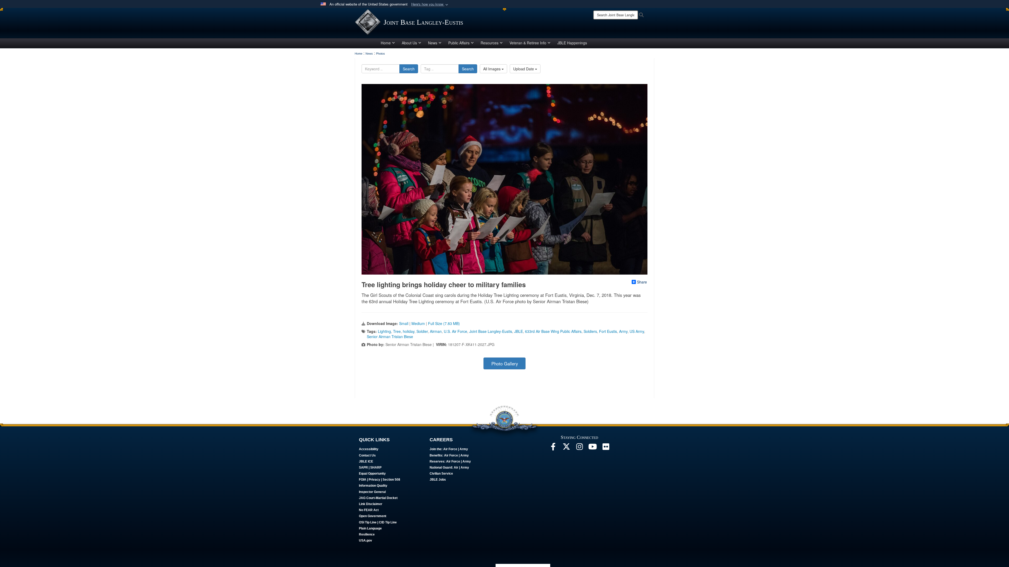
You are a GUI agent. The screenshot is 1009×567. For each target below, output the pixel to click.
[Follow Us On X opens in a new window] (566, 448)
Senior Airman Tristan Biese (390, 336)
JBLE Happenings (572, 42)
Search (409, 68)
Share (642, 282)
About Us (409, 42)
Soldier (422, 331)
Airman (436, 331)
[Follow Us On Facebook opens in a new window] (553, 448)
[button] (430, 4)
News (432, 42)
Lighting (384, 331)
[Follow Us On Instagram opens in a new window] (579, 448)
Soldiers (590, 331)
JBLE (518, 331)
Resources (489, 42)
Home (386, 42)
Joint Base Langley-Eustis (490, 331)
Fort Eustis (608, 331)
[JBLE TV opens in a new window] (592, 448)
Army (623, 331)
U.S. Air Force (455, 331)
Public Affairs (459, 42)
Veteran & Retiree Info (527, 42)
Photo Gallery (504, 363)
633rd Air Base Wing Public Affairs (553, 331)
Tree (397, 331)
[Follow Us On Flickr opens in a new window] (605, 448)
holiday (408, 331)
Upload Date (524, 68)
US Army (637, 331)
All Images (492, 68)
